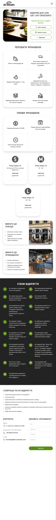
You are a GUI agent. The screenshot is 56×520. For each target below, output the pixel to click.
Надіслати (41, 448)
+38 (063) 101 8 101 (12, 433)
